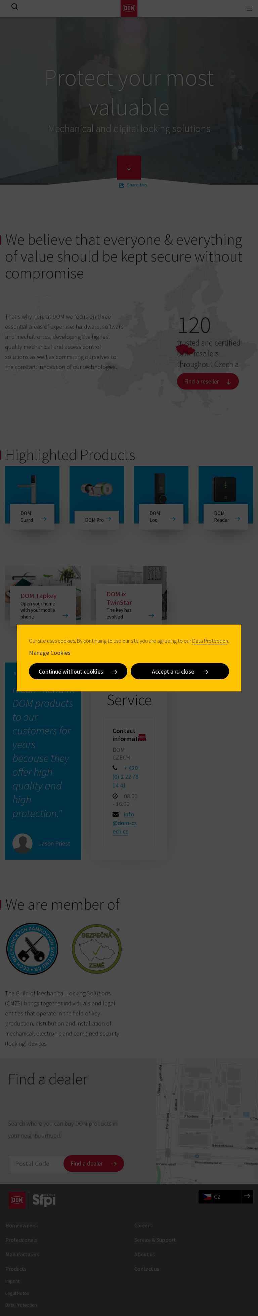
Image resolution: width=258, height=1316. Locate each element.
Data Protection (210, 640)
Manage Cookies (50, 652)
